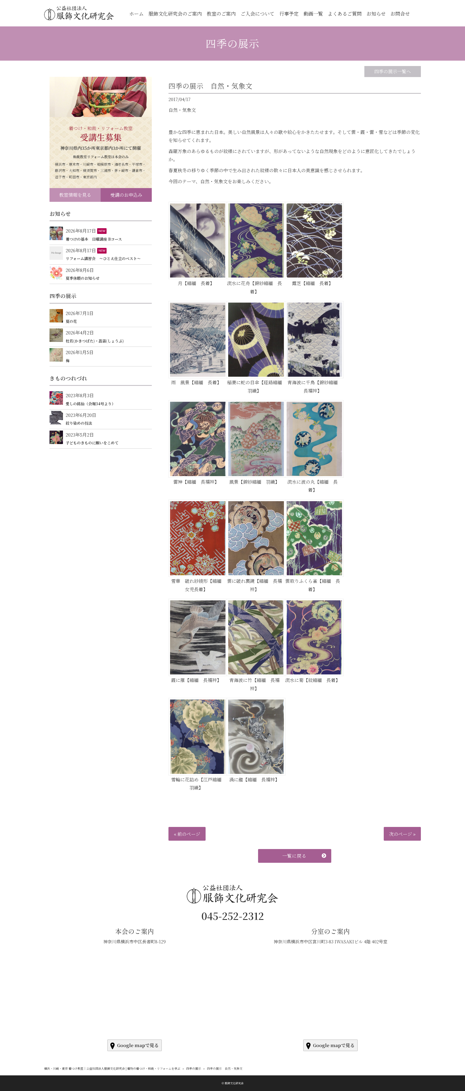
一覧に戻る (294, 855)
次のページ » (402, 833)
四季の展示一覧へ (392, 71)
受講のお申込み (126, 194)
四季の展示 (232, 43)
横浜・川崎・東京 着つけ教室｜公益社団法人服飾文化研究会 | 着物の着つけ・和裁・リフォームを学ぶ (112, 1068)
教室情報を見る (75, 194)
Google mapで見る (138, 1045)
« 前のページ (187, 833)
